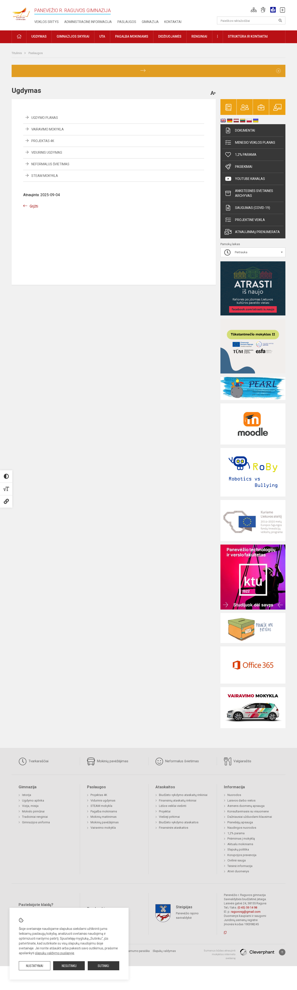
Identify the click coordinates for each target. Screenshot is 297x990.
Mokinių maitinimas (103, 816)
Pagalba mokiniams (103, 811)
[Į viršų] (282, 952)
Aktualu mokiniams (240, 844)
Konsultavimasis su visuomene (248, 811)
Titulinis (17, 53)
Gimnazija (150, 22)
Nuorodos (234, 795)
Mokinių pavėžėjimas (112, 761)
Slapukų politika (238, 849)
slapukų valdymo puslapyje (54, 953)
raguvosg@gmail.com (246, 911)
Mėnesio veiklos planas (255, 142)
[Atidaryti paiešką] (280, 20)
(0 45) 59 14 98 (247, 907)
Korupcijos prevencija (241, 855)
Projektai (165, 811)
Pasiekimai (243, 167)
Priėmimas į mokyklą (241, 838)
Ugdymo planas (44, 118)
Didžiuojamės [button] (169, 36)
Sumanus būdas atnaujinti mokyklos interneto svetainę (220, 954)
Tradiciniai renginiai (35, 816)
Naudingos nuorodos (241, 827)
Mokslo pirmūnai (33, 811)
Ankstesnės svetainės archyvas (254, 193)
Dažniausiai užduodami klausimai (249, 816)
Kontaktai (172, 22)
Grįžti (34, 206)
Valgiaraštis (241, 761)
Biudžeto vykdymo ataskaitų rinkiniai (183, 795)
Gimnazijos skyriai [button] (73, 36)
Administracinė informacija (88, 22)
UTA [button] (102, 36)
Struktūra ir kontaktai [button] (248, 36)
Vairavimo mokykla (47, 129)
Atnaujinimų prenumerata (257, 232)
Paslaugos (126, 22)
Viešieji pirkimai (169, 816)
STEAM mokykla (44, 176)
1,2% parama (245, 154)
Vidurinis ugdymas (46, 152)
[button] (254, 10)
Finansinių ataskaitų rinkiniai (177, 800)
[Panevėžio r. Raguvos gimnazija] (21, 12)
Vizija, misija (30, 806)
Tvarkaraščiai (38, 761)
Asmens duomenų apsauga (246, 806)
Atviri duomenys (238, 871)
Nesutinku (69, 966)
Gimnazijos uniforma (36, 822)
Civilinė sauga (236, 860)
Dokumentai (245, 130)
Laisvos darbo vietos (241, 800)
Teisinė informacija (239, 866)
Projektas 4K (42, 141)
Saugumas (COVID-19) (252, 208)
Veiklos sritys (46, 22)
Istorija (26, 795)
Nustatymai (34, 966)
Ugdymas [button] (39, 36)
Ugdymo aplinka (33, 800)
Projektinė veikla (250, 220)
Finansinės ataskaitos (173, 827)
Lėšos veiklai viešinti (172, 806)
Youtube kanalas (250, 179)
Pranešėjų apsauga (240, 822)
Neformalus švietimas (50, 164)
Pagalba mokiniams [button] (131, 36)
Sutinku (103, 966)
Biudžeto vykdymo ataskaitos (178, 822)
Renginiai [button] (199, 36)
